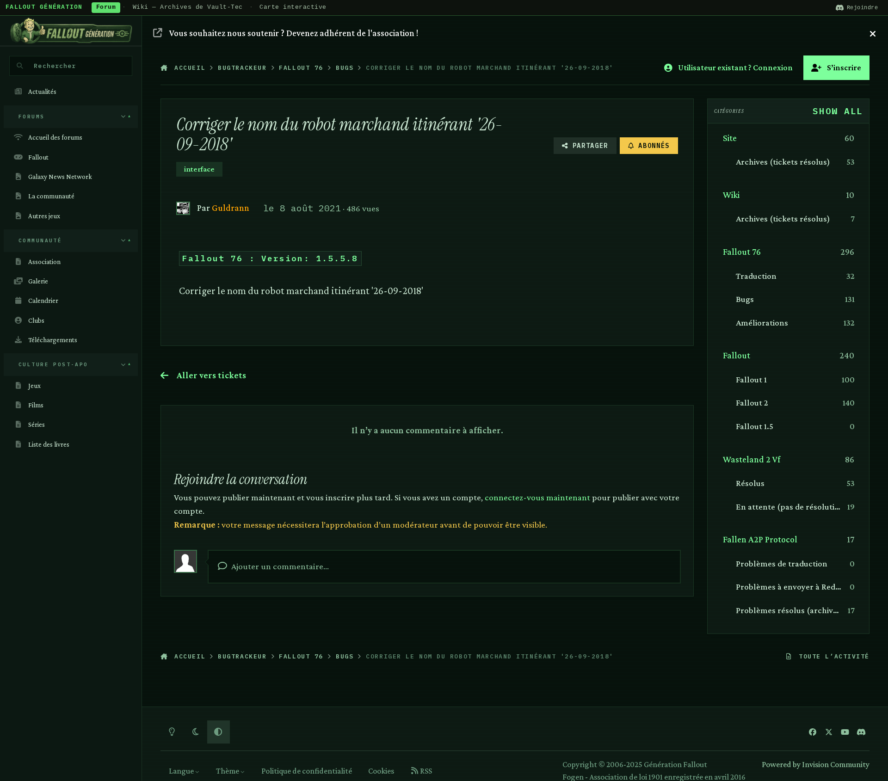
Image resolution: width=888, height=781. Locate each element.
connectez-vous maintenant (537, 497)
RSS (425, 770)
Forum (106, 7)
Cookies (381, 770)
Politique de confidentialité (306, 770)
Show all (838, 111)
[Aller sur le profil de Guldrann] (183, 208)
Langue (182, 770)
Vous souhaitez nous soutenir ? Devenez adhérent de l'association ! (293, 33)
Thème (228, 770)
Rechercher (55, 65)
